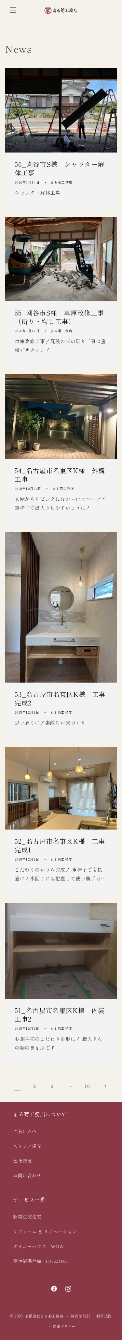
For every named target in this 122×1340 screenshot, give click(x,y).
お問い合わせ (27, 1175)
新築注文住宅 (27, 1216)
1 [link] (17, 1086)
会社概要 (22, 1160)
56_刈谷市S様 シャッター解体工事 (59, 168)
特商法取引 (80, 1315)
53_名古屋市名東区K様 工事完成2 (60, 698)
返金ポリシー (64, 1326)
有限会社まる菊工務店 (44, 1315)
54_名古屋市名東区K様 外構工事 (60, 474)
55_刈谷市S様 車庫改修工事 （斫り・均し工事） (61, 317)
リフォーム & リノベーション (45, 1231)
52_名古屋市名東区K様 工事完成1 (60, 845)
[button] (13, 10)
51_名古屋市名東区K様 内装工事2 (60, 1014)
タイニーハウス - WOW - (40, 1246)
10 (87, 1086)
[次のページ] (105, 1086)
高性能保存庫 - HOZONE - (42, 1261)
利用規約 (104, 1315)
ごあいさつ (25, 1131)
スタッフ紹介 (27, 1146)
